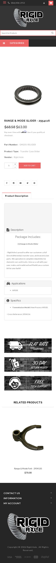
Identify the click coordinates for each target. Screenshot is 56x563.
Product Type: (11, 151)
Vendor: (8, 157)
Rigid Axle (32, 547)
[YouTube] (20, 182)
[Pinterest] (34, 182)
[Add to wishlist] (28, 442)
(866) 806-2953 (18, 3)
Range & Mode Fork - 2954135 (28, 468)
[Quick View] (33, 443)
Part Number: (11, 144)
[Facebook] (6, 182)
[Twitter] (27, 182)
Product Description (16, 196)
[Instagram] (13, 182)
